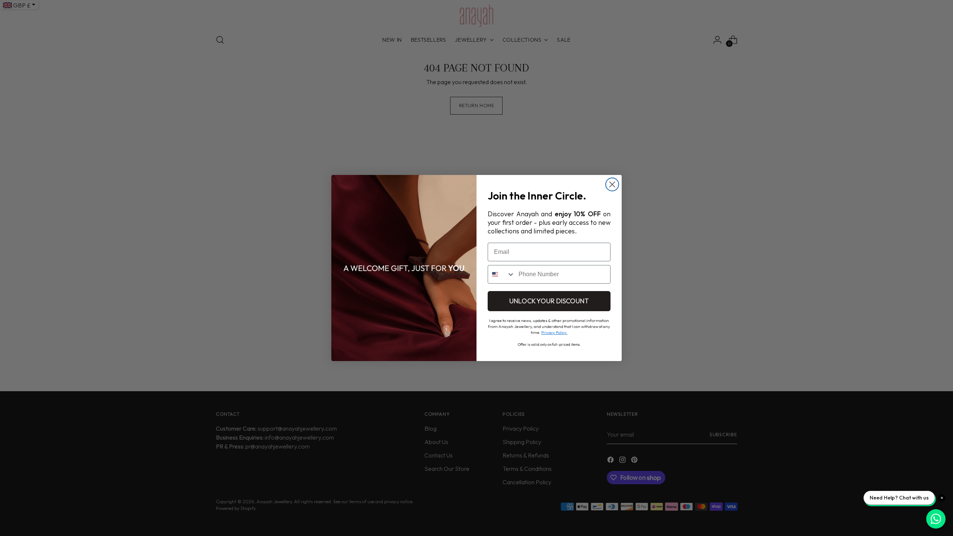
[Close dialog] (612, 184)
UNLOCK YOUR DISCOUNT (549, 301)
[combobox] (501, 274)
